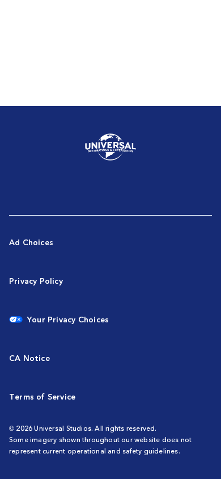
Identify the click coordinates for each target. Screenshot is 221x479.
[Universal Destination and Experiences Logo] (110, 147)
